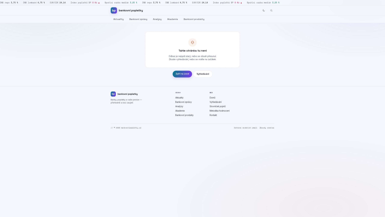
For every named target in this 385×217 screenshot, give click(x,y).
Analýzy (157, 19)
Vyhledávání (203, 74)
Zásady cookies (267, 128)
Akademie (172, 19)
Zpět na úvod (182, 73)
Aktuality (118, 19)
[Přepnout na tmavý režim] (264, 10)
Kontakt (213, 115)
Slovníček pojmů (218, 106)
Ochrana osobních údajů (245, 128)
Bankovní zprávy (138, 19)
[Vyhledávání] (271, 10)
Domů (212, 97)
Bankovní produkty (194, 19)
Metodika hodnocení (219, 111)
